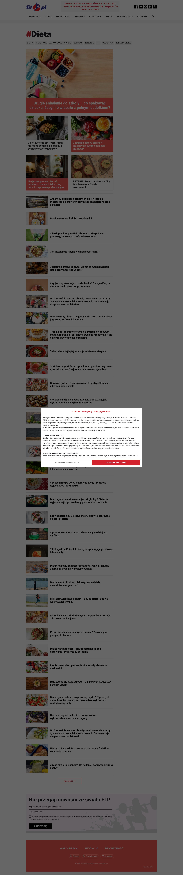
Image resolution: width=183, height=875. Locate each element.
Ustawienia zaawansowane (67, 462)
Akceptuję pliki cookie (116, 462)
